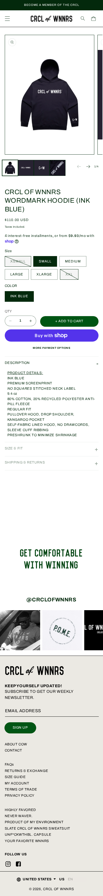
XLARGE (44, 274)
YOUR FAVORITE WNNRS (27, 841)
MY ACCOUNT (17, 783)
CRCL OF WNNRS (58, 889)
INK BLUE (19, 296)
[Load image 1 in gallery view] (10, 168)
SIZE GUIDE (15, 777)
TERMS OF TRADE (21, 789)
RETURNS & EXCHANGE (26, 771)
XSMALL (20, 263)
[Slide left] (79, 166)
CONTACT (13, 750)
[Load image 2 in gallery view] (26, 168)
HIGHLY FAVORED (20, 810)
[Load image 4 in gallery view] (57, 168)
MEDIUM (73, 261)
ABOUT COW (16, 744)
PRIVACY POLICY (20, 795)
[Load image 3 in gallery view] (42, 168)
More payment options (51, 347)
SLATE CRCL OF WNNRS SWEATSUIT (37, 828)
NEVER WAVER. (19, 816)
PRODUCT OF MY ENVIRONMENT (34, 822)
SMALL (45, 261)
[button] (7, 18)
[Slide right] (88, 166)
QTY (8, 311)
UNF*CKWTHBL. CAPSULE (28, 834)
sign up (20, 727)
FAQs (9, 764)
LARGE (16, 274)
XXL (71, 276)
